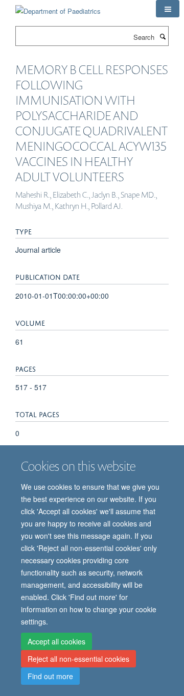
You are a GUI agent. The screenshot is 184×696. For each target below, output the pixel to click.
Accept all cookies (56, 641)
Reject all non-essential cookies (78, 659)
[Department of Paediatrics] (58, 7)
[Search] (162, 36)
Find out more (50, 676)
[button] (167, 8)
